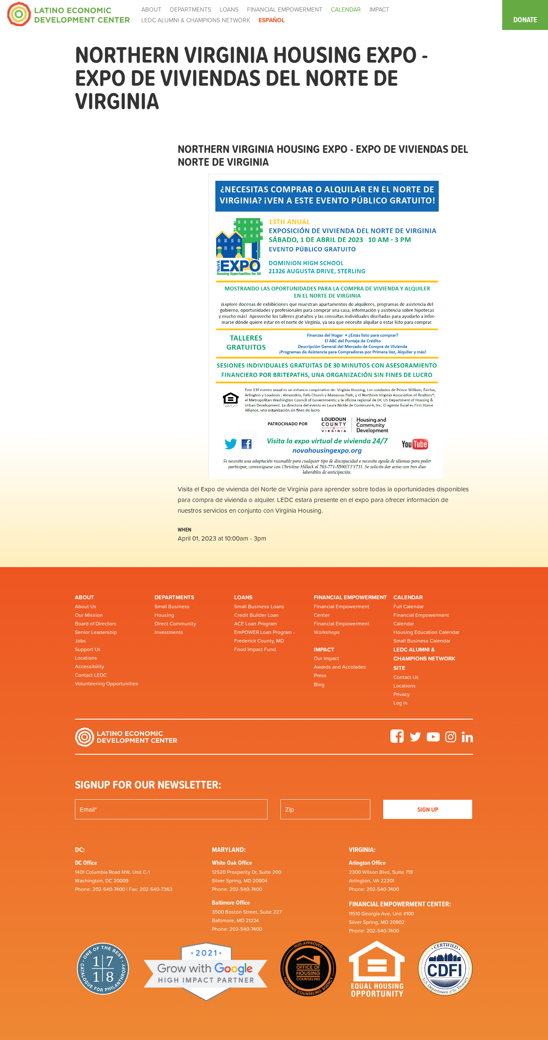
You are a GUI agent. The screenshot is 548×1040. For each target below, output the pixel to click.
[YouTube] (433, 740)
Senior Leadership (96, 632)
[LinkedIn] (467, 740)
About (84, 597)
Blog (319, 684)
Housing (164, 615)
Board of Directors (95, 624)
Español (272, 20)
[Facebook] (397, 740)
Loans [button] (229, 9)
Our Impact (326, 658)
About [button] (151, 9)
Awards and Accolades (340, 667)
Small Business (172, 606)
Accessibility (89, 666)
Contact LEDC (91, 675)
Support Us (88, 649)
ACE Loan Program (255, 624)
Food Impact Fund (255, 649)
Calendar (408, 597)
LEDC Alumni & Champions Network (195, 20)
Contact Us (406, 677)
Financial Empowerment (350, 597)
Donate (525, 19)
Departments (174, 597)
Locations (86, 658)
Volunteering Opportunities (106, 683)
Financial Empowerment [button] (284, 9)
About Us (85, 606)
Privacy (401, 694)
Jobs (80, 641)
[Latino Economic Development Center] (68, 13)
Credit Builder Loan (256, 615)
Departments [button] (190, 9)
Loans (243, 597)
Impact (324, 650)
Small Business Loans (259, 606)
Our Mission (89, 615)
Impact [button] (379, 9)
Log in (400, 703)
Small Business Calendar (421, 641)
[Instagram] (450, 740)
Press (320, 675)
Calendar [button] (346, 9)
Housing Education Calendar (426, 632)
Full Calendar (408, 606)
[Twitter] (415, 740)
